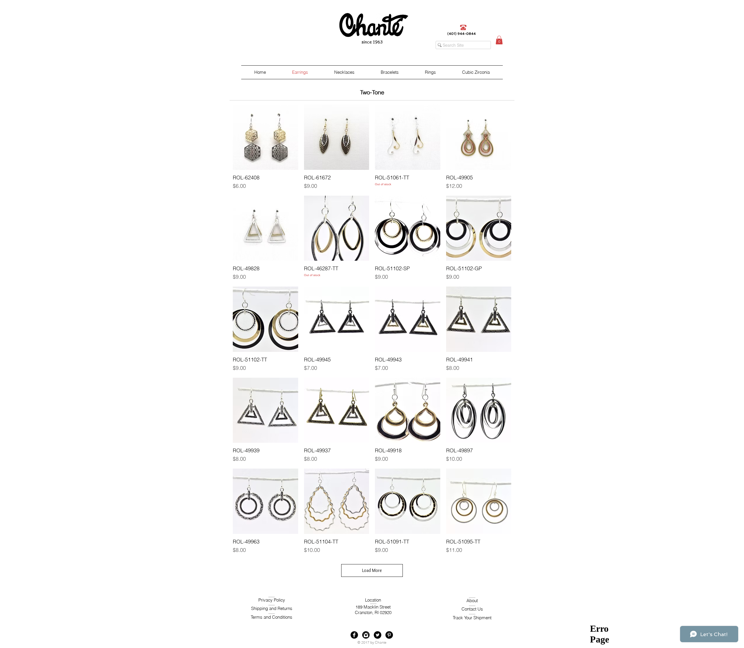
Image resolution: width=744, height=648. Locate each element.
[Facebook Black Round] (354, 635)
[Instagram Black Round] (366, 635)
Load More (372, 570)
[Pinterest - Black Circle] (389, 635)
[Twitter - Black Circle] (377, 635)
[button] (499, 40)
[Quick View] (265, 137)
